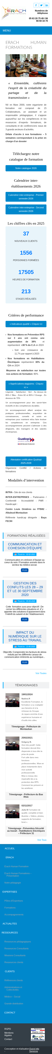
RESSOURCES (10, 932)
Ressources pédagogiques (19, 941)
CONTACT (9, 1012)
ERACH (10, 857)
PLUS (24, 570)
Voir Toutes (40, 673)
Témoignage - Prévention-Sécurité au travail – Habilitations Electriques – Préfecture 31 (26, 831)
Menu (7, 30)
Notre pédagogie (14, 883)
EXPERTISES (9, 891)
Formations (11, 908)
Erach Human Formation (18, 866)
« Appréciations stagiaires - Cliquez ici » (26, 385)
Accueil (10, 848)
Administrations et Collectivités (14, 988)
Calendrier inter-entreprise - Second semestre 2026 (26, 209)
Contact (8, 1039)
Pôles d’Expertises (15, 901)
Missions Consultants (16, 955)
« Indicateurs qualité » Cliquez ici (26, 324)
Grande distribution (15, 1003)
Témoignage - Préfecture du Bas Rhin (26, 795)
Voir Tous (41, 840)
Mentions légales (8, 1034)
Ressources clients (15, 962)
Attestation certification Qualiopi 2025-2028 (26, 461)
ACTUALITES (10, 923)
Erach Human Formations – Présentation (19, 874)
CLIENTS (10, 971)
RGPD (7, 1029)
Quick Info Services (34, 1050)
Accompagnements (15, 914)
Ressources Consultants (18, 948)
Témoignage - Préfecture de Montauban (26, 727)
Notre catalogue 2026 (26, 168)
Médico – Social (13, 997)
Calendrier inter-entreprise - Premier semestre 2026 (26, 197)
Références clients (15, 980)
